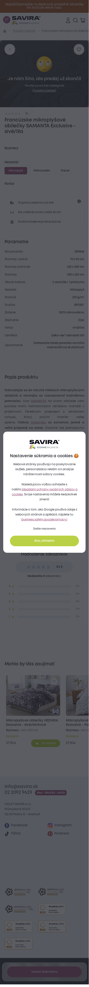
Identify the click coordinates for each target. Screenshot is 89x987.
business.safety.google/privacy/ (44, 519)
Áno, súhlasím (44, 541)
